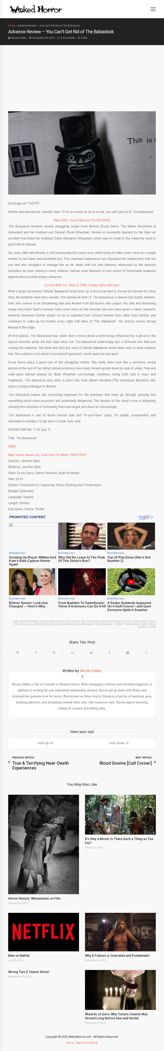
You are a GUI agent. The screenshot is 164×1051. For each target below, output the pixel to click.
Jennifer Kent (41, 624)
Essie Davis (108, 621)
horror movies (23, 624)
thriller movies (147, 626)
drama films (72, 621)
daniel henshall (28, 621)
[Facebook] (36, 652)
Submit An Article (87, 1042)
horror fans (132, 621)
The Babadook (103, 624)
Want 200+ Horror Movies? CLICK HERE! (82, 220)
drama (43, 621)
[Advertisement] (82, 75)
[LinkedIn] (72, 652)
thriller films (147, 624)
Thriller (118, 624)
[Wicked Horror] (36, 9)
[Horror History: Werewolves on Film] (43, 844)
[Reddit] (91, 652)
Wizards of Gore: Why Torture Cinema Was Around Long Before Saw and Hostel (116, 1016)
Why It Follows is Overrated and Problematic (117, 956)
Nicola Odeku (19, 37)
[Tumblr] (109, 652)
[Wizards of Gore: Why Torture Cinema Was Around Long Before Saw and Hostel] (120, 990)
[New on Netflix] (43, 932)
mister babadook (62, 624)
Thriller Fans (131, 624)
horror (120, 621)
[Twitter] (17, 652)
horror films (147, 621)
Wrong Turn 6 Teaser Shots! (28, 972)
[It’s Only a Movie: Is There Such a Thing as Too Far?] (120, 815)
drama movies (91, 621)
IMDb (12, 446)
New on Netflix (19, 956)
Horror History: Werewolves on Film (34, 898)
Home (11, 25)
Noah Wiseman (83, 624)
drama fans (56, 621)
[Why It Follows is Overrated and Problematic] (120, 932)
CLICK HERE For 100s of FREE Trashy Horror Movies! (82, 285)
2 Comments (68, 37)
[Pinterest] (54, 652)
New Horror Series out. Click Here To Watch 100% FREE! (47, 455)
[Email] (127, 652)
